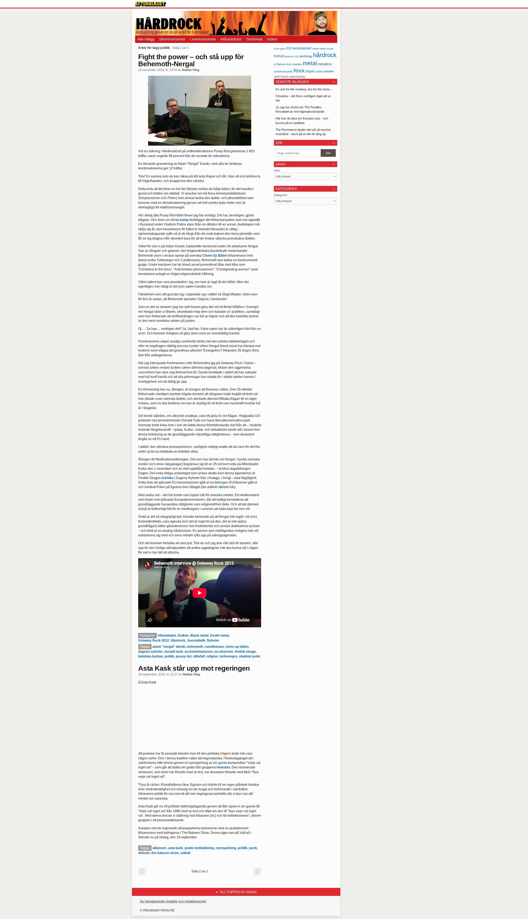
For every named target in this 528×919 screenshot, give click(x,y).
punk (253, 848)
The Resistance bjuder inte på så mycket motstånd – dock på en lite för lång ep (303, 132)
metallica (325, 64)
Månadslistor (231, 39)
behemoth (195, 646)
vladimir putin (249, 656)
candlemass (214, 646)
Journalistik (196, 640)
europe (330, 48)
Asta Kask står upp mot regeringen (194, 668)
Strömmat (254, 39)
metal (310, 63)
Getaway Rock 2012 (153, 640)
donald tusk (173, 651)
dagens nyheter (150, 651)
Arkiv (277, 170)
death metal (319, 48)
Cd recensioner (299, 48)
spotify (318, 71)
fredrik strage (245, 651)
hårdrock (325, 55)
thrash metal (288, 76)
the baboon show (165, 853)
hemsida (223, 767)
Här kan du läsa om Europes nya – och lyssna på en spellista (302, 120)
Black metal (199, 635)
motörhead (280, 71)
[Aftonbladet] (150, 4)
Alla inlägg (145, 39)
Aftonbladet (167, 635)
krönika (167, 478)
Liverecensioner (203, 39)
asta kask (175, 848)
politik (169, 656)
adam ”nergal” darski (169, 646)
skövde (144, 853)
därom (224, 487)
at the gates (280, 48)
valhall (185, 853)
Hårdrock (178, 640)
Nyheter (213, 640)
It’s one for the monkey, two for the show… (304, 89)
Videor (272, 39)
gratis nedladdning (199, 848)
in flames (280, 64)
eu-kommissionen (199, 651)
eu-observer (223, 651)
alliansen (159, 848)
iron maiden (294, 64)
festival (279, 56)
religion (212, 656)
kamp (184, 220)
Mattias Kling (190, 70)
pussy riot (183, 656)
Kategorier (281, 195)
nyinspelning (226, 848)
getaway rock (292, 56)
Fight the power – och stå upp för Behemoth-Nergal (191, 60)
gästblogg (305, 56)
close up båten (237, 646)
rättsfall (199, 656)
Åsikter (183, 635)
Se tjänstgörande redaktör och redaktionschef (173, 901)
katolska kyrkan (150, 656)
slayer (309, 71)
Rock (299, 70)
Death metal (219, 635)
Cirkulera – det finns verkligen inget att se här (303, 98)
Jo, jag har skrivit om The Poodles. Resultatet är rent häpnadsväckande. (300, 109)
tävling (300, 76)
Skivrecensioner (172, 39)
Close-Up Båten (215, 255)
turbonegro (228, 656)
